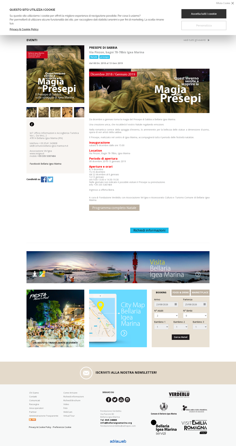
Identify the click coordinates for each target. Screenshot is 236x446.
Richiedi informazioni (149, 230)
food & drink (181, 292)
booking (161, 292)
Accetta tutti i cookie (204, 13)
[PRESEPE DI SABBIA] (55, 74)
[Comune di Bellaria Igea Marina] (164, 411)
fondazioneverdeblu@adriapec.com (118, 425)
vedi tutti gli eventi (195, 40)
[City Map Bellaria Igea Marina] (118, 318)
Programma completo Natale (114, 208)
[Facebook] (44, 179)
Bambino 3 (198, 322)
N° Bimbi (187, 310)
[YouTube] (121, 399)
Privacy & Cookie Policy (24, 29)
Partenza (187, 299)
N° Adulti (158, 310)
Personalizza (204, 25)
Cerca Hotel (180, 337)
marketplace (200, 292)
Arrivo (157, 299)
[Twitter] (50, 179)
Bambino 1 (160, 322)
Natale (93, 57)
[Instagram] (127, 399)
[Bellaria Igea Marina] (118, 267)
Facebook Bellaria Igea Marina (45, 163)
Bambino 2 (179, 322)
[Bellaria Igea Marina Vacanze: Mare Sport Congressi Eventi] (194, 411)
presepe (104, 57)
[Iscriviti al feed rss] (32, 419)
